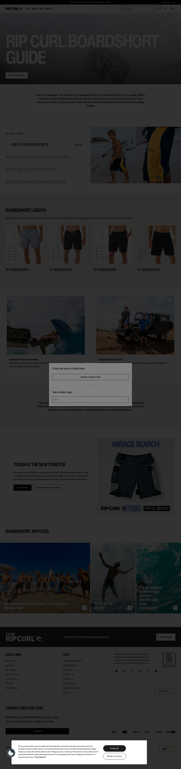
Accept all (114, 748)
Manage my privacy (114, 756)
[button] (10, 753)
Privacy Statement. (40, 757)
